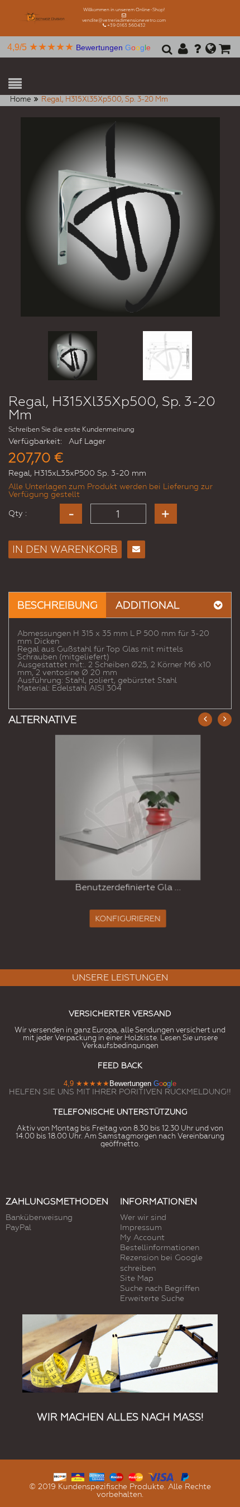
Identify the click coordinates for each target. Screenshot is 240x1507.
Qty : (17, 513)
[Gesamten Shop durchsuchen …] (165, 53)
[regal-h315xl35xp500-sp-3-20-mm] (72, 355)
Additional (148, 605)
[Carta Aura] (77, 1475)
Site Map (136, 1278)
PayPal (18, 1227)
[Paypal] (184, 1475)
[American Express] (96, 1475)
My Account (142, 1237)
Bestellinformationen (159, 1247)
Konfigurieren (120, 919)
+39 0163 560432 (126, 25)
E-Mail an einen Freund (136, 549)
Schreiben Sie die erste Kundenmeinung (71, 429)
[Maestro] (116, 1475)
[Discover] (60, 1475)
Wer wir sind (143, 1217)
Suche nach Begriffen (159, 1288)
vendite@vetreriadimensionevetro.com (124, 20)
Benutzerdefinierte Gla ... (120, 887)
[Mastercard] (135, 1475)
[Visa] (161, 1475)
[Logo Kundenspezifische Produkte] (45, 18)
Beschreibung (57, 605)
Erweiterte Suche (152, 1298)
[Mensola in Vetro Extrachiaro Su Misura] (120, 807)
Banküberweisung (39, 1217)
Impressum (141, 1227)
